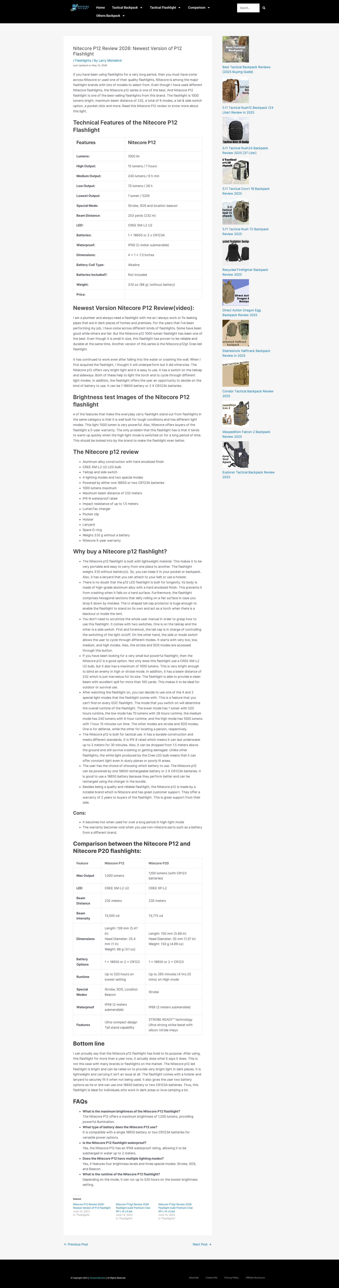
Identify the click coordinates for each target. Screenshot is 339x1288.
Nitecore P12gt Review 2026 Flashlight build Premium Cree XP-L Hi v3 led (133, 1208)
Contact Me (211, 1277)
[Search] (264, 8)
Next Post (202, 1244)
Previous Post (76, 1244)
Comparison (196, 7)
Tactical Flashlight (163, 7)
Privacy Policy (231, 1277)
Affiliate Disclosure (255, 1277)
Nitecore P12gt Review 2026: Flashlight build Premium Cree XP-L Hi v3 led (175, 1208)
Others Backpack (108, 15)
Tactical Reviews (97, 1278)
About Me (194, 1277)
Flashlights (83, 60)
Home (100, 7)
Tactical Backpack (125, 7)
